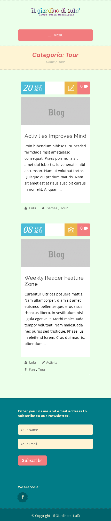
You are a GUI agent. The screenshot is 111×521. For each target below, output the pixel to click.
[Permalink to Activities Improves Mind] (55, 123)
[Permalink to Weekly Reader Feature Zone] (55, 265)
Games (51, 208)
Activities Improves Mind (55, 136)
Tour (62, 61)
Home (50, 61)
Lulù (32, 208)
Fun (32, 369)
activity (52, 362)
